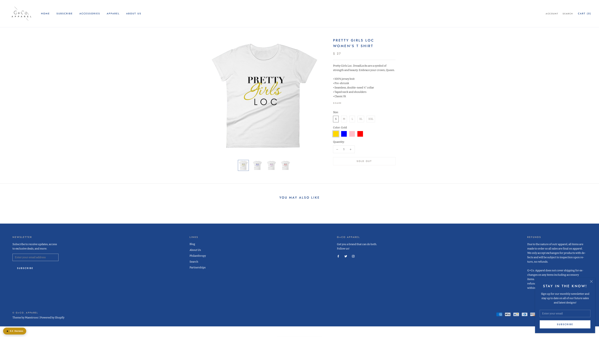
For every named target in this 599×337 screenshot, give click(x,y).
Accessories (89, 13)
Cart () (584, 13)
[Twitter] (349, 102)
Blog (192, 244)
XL (360, 119)
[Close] (591, 281)
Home (45, 13)
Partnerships (198, 267)
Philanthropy (198, 255)
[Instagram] (353, 256)
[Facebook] (345, 102)
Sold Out (364, 161)
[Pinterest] (353, 102)
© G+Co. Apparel (25, 312)
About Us (133, 13)
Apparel (113, 13)
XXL (370, 119)
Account (552, 13)
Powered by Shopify (52, 317)
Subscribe (565, 324)
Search (568, 13)
